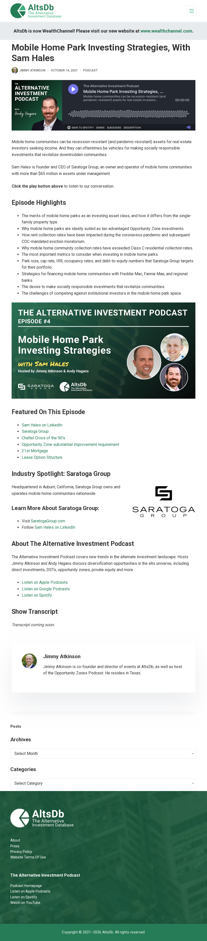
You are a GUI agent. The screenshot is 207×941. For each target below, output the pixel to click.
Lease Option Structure (42, 457)
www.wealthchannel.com (166, 31)
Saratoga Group (35, 431)
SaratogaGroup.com (48, 521)
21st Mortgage (35, 450)
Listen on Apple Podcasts (45, 582)
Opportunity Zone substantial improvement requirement (70, 444)
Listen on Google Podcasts (46, 589)
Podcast (90, 70)
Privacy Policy (21, 852)
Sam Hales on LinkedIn (42, 425)
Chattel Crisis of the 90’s (43, 438)
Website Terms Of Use (28, 857)
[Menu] (192, 11)
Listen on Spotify (37, 595)
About (15, 840)
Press (14, 846)
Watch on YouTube (25, 903)
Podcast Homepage (26, 886)
